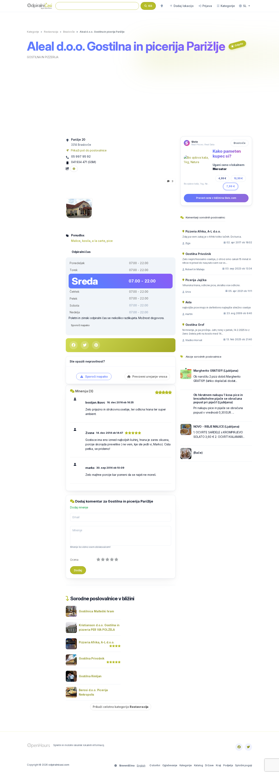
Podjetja (228, 765)
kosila (86, 240)
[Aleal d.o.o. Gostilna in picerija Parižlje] (79, 208)
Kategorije (186, 765)
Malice (75, 240)
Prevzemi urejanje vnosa (149, 376)
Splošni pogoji (243, 765)
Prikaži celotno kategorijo (120, 706)
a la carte (98, 240)
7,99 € (230, 186)
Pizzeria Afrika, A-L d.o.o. (96, 642)
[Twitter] (248, 747)
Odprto (238, 44)
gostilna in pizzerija (42, 57)
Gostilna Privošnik (91, 658)
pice (110, 240)
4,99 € (222, 178)
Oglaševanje (169, 765)
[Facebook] (239, 747)
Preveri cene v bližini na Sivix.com (216, 197)
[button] (244, 6)
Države (209, 765)
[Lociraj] (162, 6)
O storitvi (155, 765)
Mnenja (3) (84, 391)
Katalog (198, 765)
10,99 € (238, 178)
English (141, 765)
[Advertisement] (139, 97)
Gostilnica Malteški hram (96, 611)
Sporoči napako (80, 325)
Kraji (218, 765)
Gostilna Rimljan (90, 676)
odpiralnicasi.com (58, 764)
